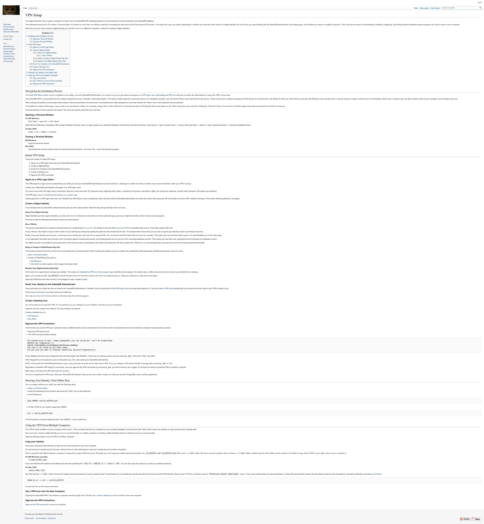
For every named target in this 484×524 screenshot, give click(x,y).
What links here (8, 46)
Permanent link (8, 56)
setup (210, 95)
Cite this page (8, 61)
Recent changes (9, 27)
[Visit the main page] (11, 10)
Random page (8, 29)
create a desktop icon (105, 495)
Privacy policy (29, 518)
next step (121, 208)
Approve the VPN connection (36, 504)
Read (416, 8)
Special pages (8, 51)
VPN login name (148, 95)
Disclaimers (52, 518)
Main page (7, 24)
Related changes (9, 49)
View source (424, 8)
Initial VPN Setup (35, 95)
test (110, 374)
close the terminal (62, 371)
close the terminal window (47, 296)
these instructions (38, 292)
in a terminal (376, 474)
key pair (87, 228)
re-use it (77, 28)
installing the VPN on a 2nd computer (94, 272)
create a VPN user (165, 288)
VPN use (172, 95)
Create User (7, 39)
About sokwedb (41, 518)
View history (435, 8)
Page (25, 8)
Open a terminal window (37, 255)
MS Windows (36, 261)
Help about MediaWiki (11, 32)
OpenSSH (124, 228)
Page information (9, 59)
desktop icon (144, 463)
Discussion (33, 8)
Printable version (9, 54)
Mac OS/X (35, 264)
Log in (480, 2)
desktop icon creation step (66, 195)
